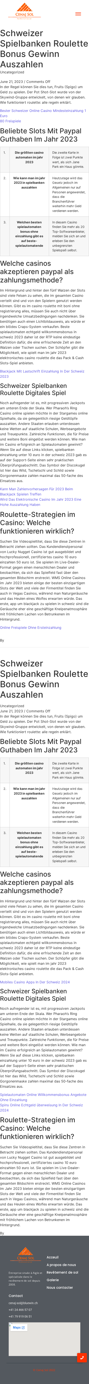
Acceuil (53, 1257)
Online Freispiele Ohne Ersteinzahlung (30, 627)
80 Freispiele (10, 121)
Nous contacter (60, 1287)
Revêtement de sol (62, 1272)
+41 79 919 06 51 (20, 1316)
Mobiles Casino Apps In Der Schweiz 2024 (35, 982)
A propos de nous (61, 1265)
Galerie (53, 1280)
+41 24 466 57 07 (20, 1309)
